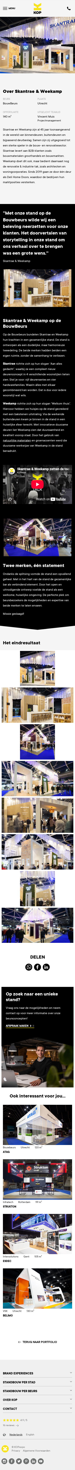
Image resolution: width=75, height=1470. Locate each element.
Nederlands (15, 1434)
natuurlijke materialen (17, 440)
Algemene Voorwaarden (36, 1450)
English (30, 1434)
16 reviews (9, 1425)
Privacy (16, 1450)
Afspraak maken (17, 1026)
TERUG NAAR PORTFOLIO (40, 1342)
